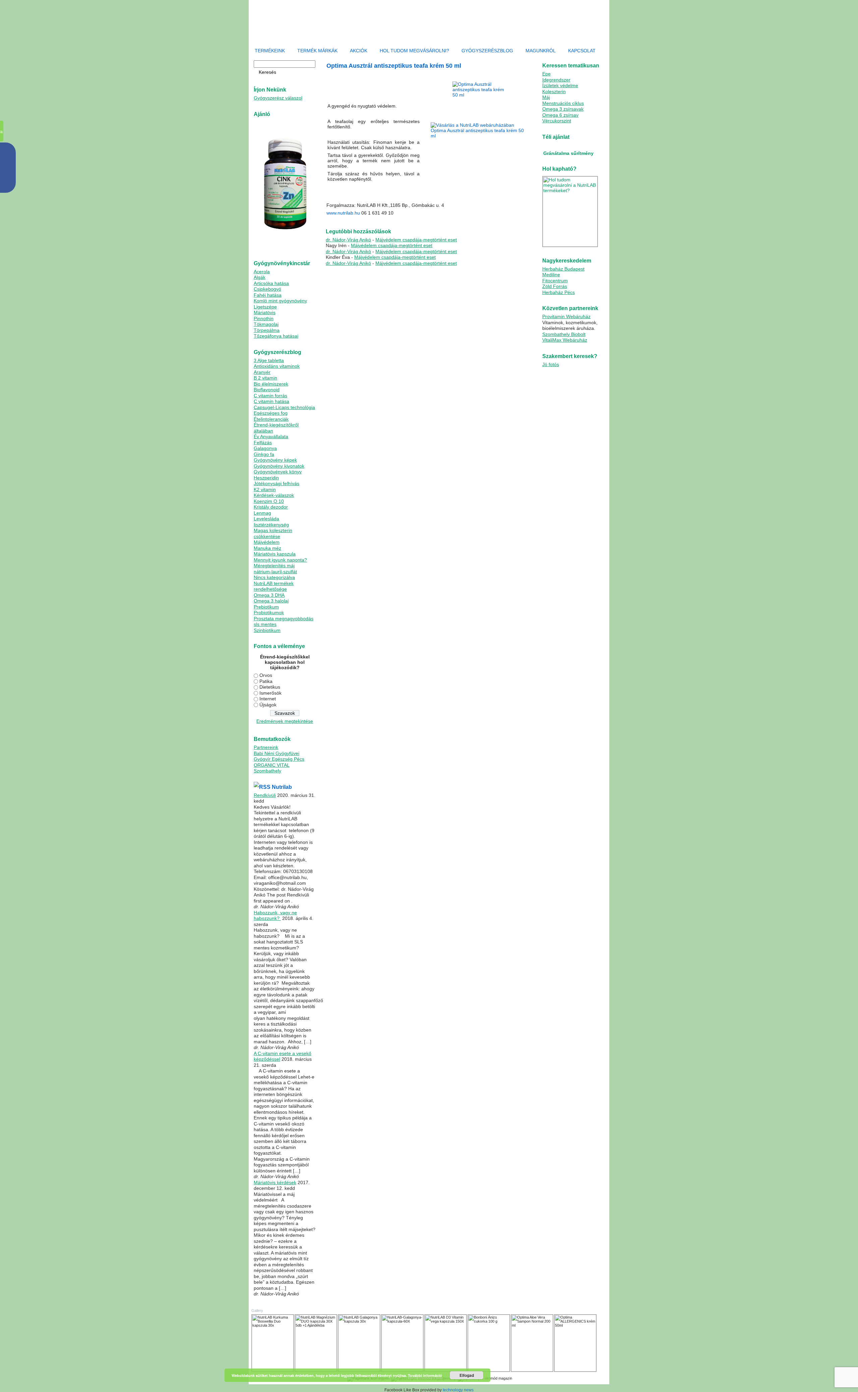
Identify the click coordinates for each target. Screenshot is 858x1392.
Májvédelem (267, 542)
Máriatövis (264, 312)
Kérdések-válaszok (274, 495)
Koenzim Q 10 (269, 501)
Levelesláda (266, 518)
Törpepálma (267, 330)
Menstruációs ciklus (563, 103)
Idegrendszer (556, 79)
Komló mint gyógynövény (280, 300)
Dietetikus (269, 687)
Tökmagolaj (266, 324)
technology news (458, 1390)
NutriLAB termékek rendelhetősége (274, 586)
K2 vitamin (265, 489)
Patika (265, 681)
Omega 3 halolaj (271, 600)
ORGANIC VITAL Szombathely (272, 768)
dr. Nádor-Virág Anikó (348, 239)
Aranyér (262, 372)
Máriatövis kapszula (275, 554)
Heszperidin (266, 477)
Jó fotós (550, 364)
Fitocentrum (555, 280)
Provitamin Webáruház (566, 316)
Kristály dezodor (271, 507)
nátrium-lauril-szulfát (275, 571)
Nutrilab (282, 787)
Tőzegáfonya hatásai (276, 336)
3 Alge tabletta (269, 360)
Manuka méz (267, 548)
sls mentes (265, 624)
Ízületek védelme (560, 85)
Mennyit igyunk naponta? (280, 560)
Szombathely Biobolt (564, 334)
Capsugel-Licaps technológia (284, 407)
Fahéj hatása (268, 295)
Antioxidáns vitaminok (277, 366)
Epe (546, 73)
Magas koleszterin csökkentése (273, 533)
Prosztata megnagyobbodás (283, 618)
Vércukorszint (556, 120)
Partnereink (266, 747)
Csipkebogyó (267, 289)
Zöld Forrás (554, 286)
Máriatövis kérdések (275, 1182)
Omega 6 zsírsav (560, 115)
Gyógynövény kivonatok (279, 466)
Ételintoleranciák (271, 419)
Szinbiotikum (267, 630)
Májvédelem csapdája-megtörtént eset (416, 239)
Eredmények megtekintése (284, 721)
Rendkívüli (265, 795)
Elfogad (466, 1375)
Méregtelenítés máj (274, 565)
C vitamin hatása (271, 401)
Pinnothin (263, 318)
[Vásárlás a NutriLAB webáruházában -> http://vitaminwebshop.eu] (480, 130)
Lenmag (262, 513)
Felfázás (263, 442)
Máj (546, 97)
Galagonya (265, 448)
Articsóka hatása (271, 283)
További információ (425, 1375)
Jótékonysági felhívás (276, 483)
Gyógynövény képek (275, 460)
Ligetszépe (265, 306)
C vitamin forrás (270, 395)
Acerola (262, 271)
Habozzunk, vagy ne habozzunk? (275, 915)
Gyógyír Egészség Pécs (279, 759)
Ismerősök (270, 693)
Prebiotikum (266, 607)
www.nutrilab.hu (343, 213)
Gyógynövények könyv (278, 471)
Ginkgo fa (264, 454)
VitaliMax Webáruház (564, 340)
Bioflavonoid (267, 389)
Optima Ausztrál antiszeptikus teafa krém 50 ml (393, 65)
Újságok (268, 704)
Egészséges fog (271, 413)
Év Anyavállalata (271, 436)
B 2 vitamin (265, 378)
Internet (267, 698)
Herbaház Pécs (558, 292)
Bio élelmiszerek (271, 384)
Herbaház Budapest (563, 269)
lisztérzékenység (271, 524)
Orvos (265, 675)
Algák (259, 277)
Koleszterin (554, 91)
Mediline (551, 274)
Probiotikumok (269, 612)
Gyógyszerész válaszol (278, 98)
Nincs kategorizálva (274, 577)
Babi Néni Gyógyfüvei (276, 753)
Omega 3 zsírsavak (563, 109)
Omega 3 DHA (269, 595)
